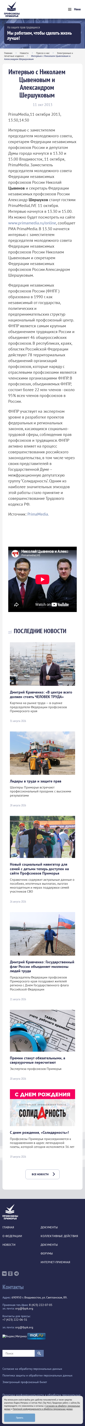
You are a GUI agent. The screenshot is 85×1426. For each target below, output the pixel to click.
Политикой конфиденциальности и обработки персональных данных (43, 1408)
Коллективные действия (59, 1236)
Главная (8, 53)
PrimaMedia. (38, 514)
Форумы (47, 1253)
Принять (19, 1417)
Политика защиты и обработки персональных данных (37, 1375)
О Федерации (12, 1236)
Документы (49, 1227)
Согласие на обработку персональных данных (32, 1369)
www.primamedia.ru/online (32, 223)
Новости (24, 53)
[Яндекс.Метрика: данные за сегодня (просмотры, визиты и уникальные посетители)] (14, 1336)
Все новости (40, 1174)
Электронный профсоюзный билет (24, 1382)
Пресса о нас (43, 53)
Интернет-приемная (55, 1262)
